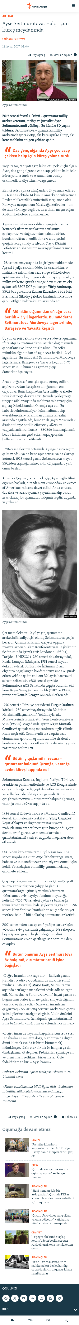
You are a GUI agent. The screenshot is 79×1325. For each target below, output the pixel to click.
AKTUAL (8, 16)
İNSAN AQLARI (39, 1186)
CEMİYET (36, 1140)
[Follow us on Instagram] (41, 1298)
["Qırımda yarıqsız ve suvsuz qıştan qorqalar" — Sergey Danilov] (17, 1170)
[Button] (36, 55)
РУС (48, 1320)
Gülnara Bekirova (13, 39)
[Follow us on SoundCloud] (32, 1298)
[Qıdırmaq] (66, 1320)
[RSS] (50, 1298)
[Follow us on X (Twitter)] (14, 1298)
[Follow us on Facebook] (6, 1298)
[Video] (12, 1320)
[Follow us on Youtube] (23, 1298)
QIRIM (35, 1165)
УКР (30, 1320)
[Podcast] (59, 1298)
